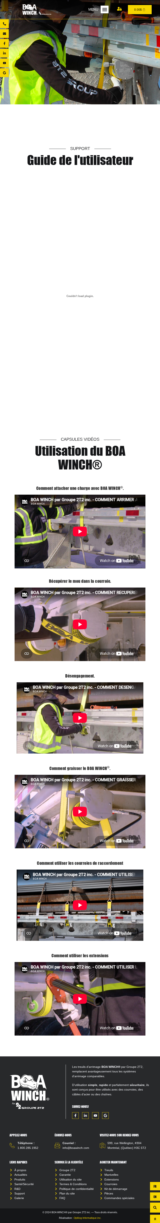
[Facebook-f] (4, 43)
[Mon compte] (119, 8)
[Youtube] (4, 63)
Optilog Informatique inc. (87, 1218)
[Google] (4, 72)
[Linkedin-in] (4, 53)
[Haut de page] (155, 1219)
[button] (104, 9)
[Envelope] (4, 33)
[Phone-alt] (4, 23)
